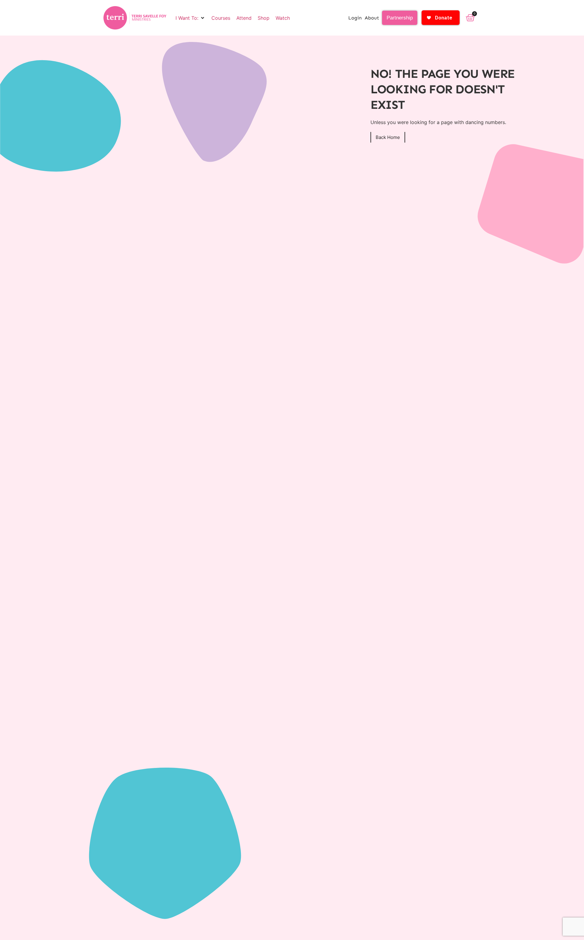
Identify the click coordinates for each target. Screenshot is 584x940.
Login (355, 18)
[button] (190, 18)
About (372, 18)
